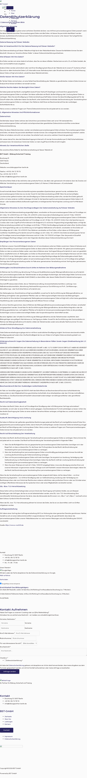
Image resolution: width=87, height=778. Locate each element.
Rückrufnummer (5, 638)
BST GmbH (4, 4)
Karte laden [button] (4, 579)
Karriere (14, 21)
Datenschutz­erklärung (14, 660)
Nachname (28, 628)
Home (13, 11)
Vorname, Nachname (8, 619)
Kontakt (13, 23)
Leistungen (15, 18)
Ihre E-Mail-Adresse (7, 633)
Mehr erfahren (5, 575)
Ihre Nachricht (5, 647)
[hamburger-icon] (9, 7)
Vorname (28, 623)
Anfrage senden (10, 671)
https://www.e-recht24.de (14, 525)
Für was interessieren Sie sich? (10, 643)
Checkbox (4, 658)
